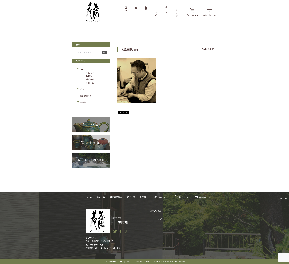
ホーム (126, 7)
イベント (84, 89)
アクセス (156, 10)
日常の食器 (155, 211)
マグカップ (156, 219)
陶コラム (90, 83)
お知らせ (90, 76)
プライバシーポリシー (113, 262)
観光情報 (90, 79)
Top (283, 196)
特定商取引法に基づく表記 (138, 262)
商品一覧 (136, 5)
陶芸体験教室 (146, 5)
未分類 (83, 102)
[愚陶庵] (93, 12)
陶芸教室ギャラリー (89, 96)
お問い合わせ (176, 10)
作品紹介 (90, 73)
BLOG (82, 69)
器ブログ (166, 9)
